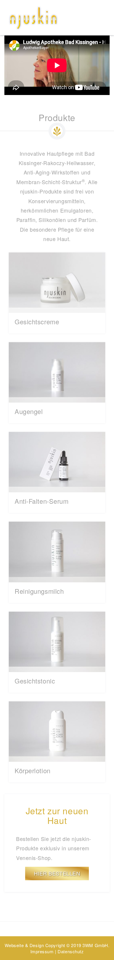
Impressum (42, 951)
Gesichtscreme (37, 321)
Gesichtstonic (35, 680)
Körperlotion (33, 770)
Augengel (29, 411)
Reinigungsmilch (39, 591)
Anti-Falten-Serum (42, 501)
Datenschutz (71, 951)
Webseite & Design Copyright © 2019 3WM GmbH (56, 945)
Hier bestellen (57, 873)
